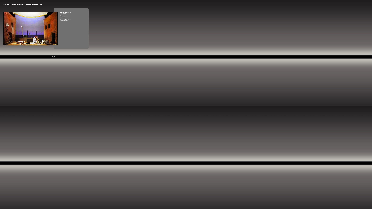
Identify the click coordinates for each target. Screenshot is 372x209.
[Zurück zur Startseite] (2, 57)
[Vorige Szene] (52, 57)
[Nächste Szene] (55, 57)
